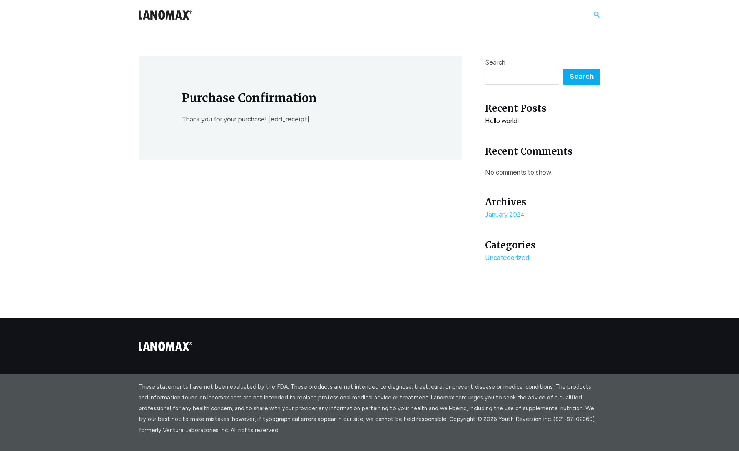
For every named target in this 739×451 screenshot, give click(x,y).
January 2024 (505, 214)
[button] (597, 15)
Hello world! (502, 121)
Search (495, 62)
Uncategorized (507, 257)
